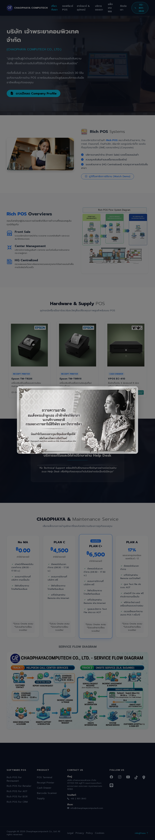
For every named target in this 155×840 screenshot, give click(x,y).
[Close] (133, 391)
